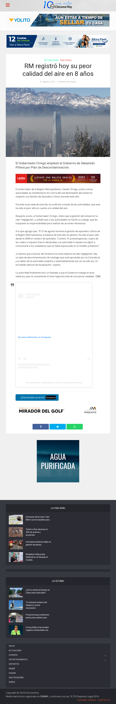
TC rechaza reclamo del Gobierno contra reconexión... (36, 605)
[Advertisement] (58, 490)
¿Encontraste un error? (37, 397)
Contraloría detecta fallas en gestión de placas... (38, 543)
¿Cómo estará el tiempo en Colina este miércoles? (38, 591)
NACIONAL (66, 60)
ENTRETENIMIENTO (18, 659)
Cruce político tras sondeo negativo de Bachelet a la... (37, 628)
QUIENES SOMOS (87, 700)
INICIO (12, 645)
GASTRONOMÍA (16, 677)
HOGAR (12, 673)
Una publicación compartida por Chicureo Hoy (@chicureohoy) (54, 382)
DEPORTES (14, 664)
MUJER (12, 668)
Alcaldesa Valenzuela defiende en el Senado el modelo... (37, 557)
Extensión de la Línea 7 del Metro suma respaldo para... (38, 518)
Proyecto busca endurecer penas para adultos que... (37, 616)
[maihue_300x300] (58, 461)
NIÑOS (12, 682)
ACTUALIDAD (51, 60)
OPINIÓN (13, 655)
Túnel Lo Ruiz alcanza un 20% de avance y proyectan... (37, 532)
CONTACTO (104, 700)
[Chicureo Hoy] (58, 5)
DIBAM (44, 696)
